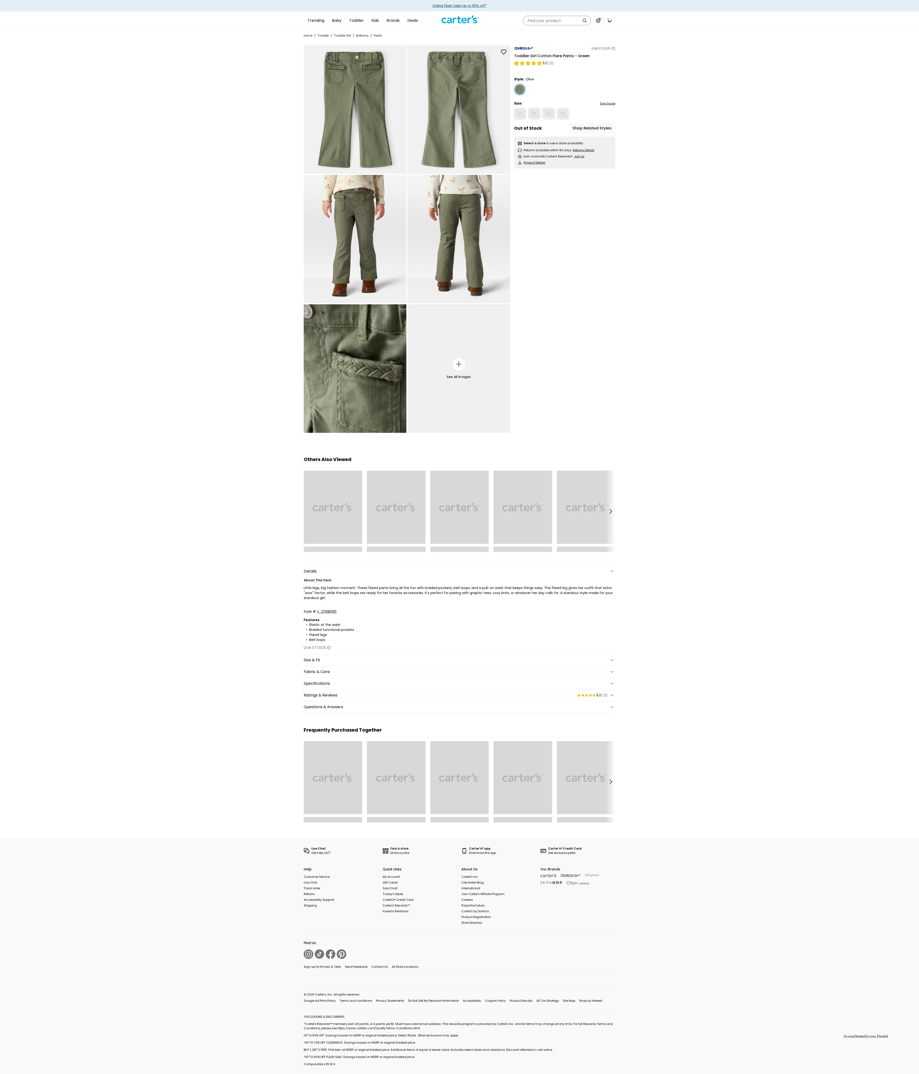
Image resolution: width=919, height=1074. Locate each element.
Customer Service (317, 877)
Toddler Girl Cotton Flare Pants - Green (552, 56)
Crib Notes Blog (472, 882)
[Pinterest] (341, 954)
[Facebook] (330, 954)
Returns (309, 894)
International (470, 888)
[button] (610, 511)
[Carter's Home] (459, 20)
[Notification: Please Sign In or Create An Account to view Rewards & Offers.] (598, 20)
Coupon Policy (495, 1001)
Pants (378, 35)
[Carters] (548, 875)
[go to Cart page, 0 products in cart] (609, 20)
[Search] (584, 20)
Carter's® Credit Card (398, 900)
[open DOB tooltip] (613, 48)
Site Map (569, 1001)
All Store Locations (405, 967)
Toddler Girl (342, 35)
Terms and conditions (356, 1001)
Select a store (534, 143)
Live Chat (310, 882)
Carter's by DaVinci (475, 911)
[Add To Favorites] (504, 52)
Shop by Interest (590, 1001)
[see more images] (459, 364)
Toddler (356, 20)
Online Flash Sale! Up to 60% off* (459, 5)
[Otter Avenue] (578, 883)
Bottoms (362, 35)
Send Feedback (356, 967)
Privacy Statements (390, 1001)
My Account (391, 877)
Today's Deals (393, 894)
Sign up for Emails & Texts (322, 967)
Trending (316, 20)
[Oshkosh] (571, 875)
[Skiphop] (551, 882)
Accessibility (472, 1001)
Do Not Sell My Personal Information (433, 1001)
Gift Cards (390, 882)
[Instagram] (308, 954)
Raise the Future (472, 905)
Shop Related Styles (591, 128)
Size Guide (607, 103)
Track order (312, 888)
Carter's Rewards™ (396, 905)
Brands (393, 20)
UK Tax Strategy (547, 1001)
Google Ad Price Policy (320, 1001)
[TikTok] (319, 954)
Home (308, 35)
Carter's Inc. (470, 877)
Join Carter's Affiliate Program (482, 894)
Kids (375, 20)
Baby (337, 20)
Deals (412, 20)
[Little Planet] (592, 875)
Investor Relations (396, 911)
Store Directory (471, 923)
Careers (467, 900)
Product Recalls (521, 1001)
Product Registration (476, 917)
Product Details (534, 163)
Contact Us (379, 967)
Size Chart (390, 888)
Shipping (310, 905)
